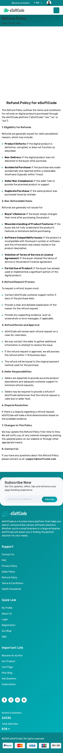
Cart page (7, 667)
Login (5, 619)
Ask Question (9, 678)
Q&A (4, 636)
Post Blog (7, 672)
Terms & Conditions (12, 583)
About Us (7, 613)
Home (4, 23)
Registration (8, 625)
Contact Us (8, 554)
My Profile (7, 607)
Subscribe (49, 499)
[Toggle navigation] (56, 10)
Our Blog (6, 630)
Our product (8, 661)
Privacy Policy (9, 566)
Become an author (12, 655)
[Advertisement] (31, 61)
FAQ (4, 560)
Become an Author (21, 3)
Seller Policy (8, 571)
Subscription (9, 684)
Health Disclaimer (11, 589)
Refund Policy (14, 23)
